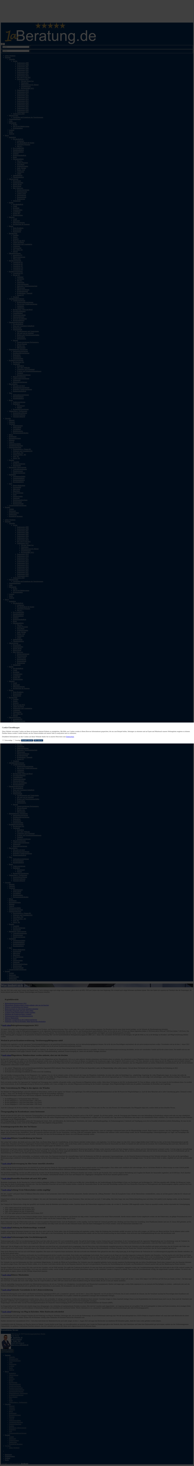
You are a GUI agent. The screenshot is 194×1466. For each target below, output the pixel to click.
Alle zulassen (38, 740)
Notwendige (8, 740)
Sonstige (18, 740)
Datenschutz (70, 737)
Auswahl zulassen (27, 740)
